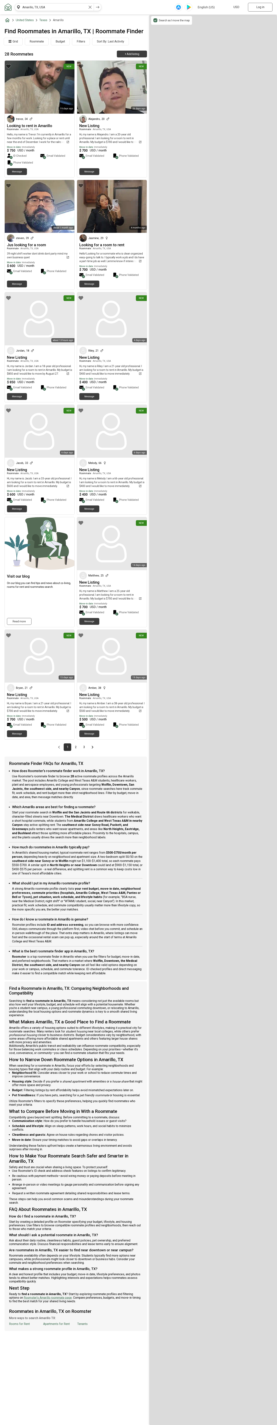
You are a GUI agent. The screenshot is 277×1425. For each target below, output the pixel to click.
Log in (260, 7)
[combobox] (54, 7)
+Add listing (132, 54)
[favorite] (8, 66)
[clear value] (90, 7)
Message (17, 171)
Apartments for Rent (56, 1324)
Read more (19, 621)
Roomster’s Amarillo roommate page (48, 1297)
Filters (81, 41)
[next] (97, 7)
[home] (8, 20)
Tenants (82, 1324)
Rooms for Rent (19, 1324)
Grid (15, 41)
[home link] (8, 7)
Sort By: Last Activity (110, 41)
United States (25, 20)
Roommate (37, 41)
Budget (60, 41)
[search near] (18, 7)
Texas (43, 20)
